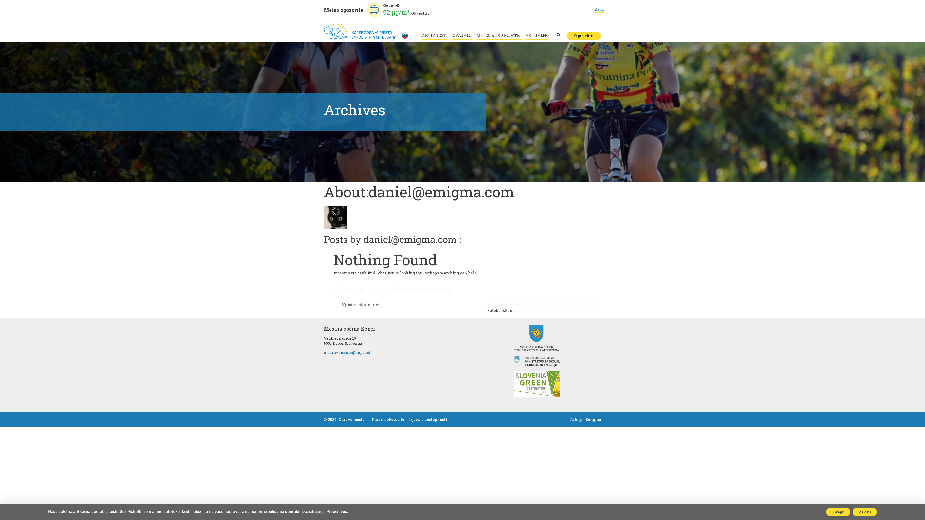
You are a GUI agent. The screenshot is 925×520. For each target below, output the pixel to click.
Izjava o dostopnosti (428, 419)
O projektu (584, 35)
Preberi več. (337, 511)
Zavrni (865, 512)
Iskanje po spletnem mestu (393, 290)
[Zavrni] (919, 512)
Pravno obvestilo (388, 419)
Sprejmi (838, 512)
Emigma (593, 419)
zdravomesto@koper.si (349, 352)
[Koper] (360, 31)
